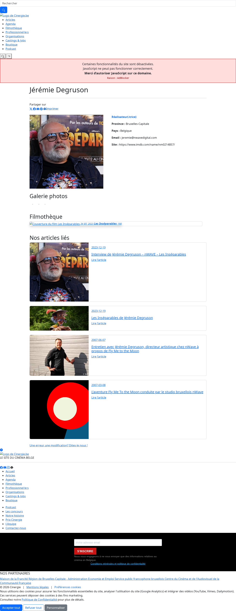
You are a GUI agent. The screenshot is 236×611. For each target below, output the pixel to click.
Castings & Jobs (16, 40)
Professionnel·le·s (17, 32)
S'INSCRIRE (85, 551)
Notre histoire (15, 515)
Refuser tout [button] (33, 608)
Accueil (10, 471)
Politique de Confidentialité (39, 599)
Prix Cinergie (14, 520)
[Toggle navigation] (3, 56)
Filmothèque (14, 28)
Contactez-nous (16, 528)
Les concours (14, 511)
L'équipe (11, 524)
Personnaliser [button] (56, 608)
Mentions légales (37, 587)
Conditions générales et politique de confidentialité (118, 563)
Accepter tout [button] (11, 608)
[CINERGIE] (14, 15)
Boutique (11, 45)
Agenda (11, 24)
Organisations (15, 36)
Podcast (11, 49)
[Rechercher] (3, 10)
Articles (10, 20)
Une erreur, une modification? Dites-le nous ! (59, 445)
